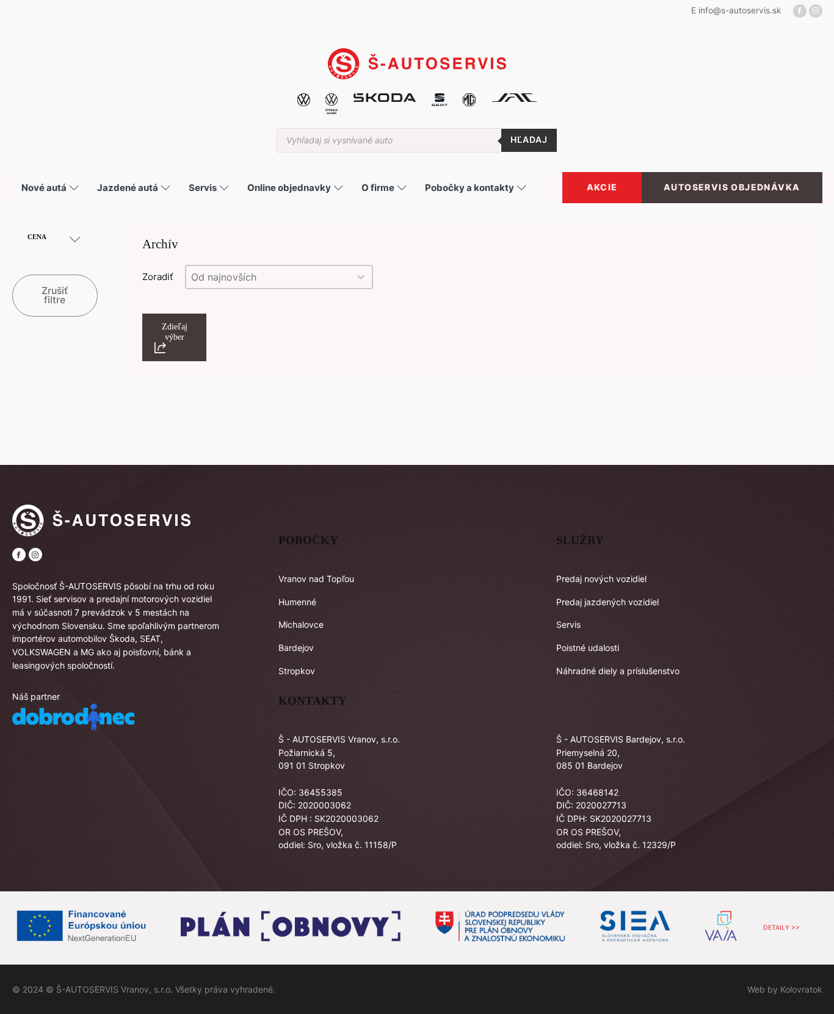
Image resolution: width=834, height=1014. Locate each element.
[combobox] (268, 277)
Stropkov (296, 671)
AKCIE (602, 187)
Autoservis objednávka (732, 187)
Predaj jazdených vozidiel (607, 602)
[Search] (529, 140)
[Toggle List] (361, 277)
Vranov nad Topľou (316, 579)
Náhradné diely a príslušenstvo (618, 671)
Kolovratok (801, 989)
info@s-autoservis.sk (739, 10)
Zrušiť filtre (55, 295)
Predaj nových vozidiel (601, 579)
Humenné (297, 602)
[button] (174, 337)
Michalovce (301, 624)
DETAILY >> (781, 928)
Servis (568, 624)
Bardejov (296, 647)
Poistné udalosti (587, 647)
